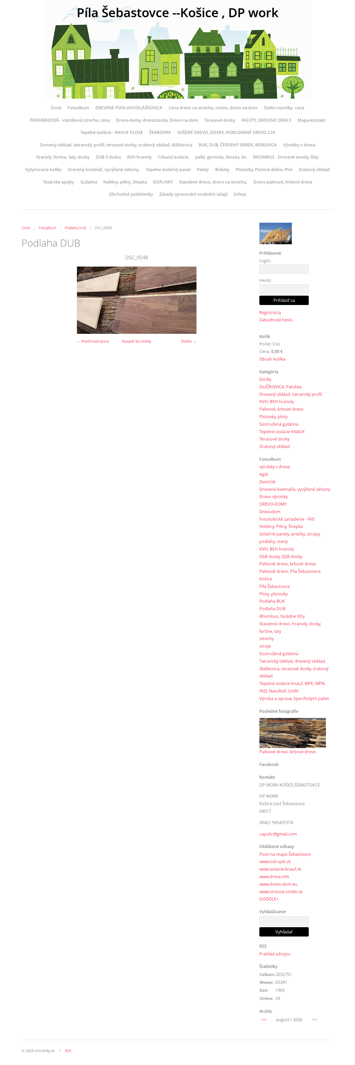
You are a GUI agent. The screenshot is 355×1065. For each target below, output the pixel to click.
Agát (263, 474)
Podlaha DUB (75, 227)
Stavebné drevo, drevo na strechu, (213, 182)
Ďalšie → (188, 341)
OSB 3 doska (108, 157)
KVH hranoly (139, 157)
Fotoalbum (78, 108)
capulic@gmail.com (278, 834)
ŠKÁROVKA (160, 132)
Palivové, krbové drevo (281, 409)
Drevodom (269, 511)
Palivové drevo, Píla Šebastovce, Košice (290, 575)
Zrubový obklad (314, 169)
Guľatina (89, 182)
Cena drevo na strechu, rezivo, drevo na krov (213, 108)
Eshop (240, 194)
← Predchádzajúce (93, 341)
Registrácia (270, 312)
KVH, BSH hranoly (276, 401)
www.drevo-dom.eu (278, 884)
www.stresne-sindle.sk (281, 891)
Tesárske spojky (58, 182)
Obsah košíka (272, 359)
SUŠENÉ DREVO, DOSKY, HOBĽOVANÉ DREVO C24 (226, 132)
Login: (265, 260)
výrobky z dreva (274, 467)
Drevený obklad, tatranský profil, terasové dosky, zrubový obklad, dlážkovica (116, 145)
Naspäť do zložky (136, 341)
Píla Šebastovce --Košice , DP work (177, 12)
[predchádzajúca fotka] (30, 300)
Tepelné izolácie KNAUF (282, 432)
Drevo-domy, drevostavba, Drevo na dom (157, 120)
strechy (266, 638)
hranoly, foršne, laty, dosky (63, 157)
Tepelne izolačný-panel (168, 169)
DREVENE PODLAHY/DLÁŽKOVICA (128, 108)
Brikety (222, 169)
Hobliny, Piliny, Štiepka (281, 526)
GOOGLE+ (269, 899)
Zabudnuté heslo (276, 320)
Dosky (265, 379)
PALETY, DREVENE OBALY (266, 120)
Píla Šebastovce (274, 586)
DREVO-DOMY (273, 504)
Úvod (56, 108)
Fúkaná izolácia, (173, 157)
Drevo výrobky (273, 496)
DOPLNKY (163, 182)
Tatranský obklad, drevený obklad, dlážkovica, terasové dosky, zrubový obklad (293, 668)
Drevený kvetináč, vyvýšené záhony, (104, 169)
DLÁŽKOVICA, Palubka (280, 387)
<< (263, 1019)
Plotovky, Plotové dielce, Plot (264, 169)
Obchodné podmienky (131, 194)
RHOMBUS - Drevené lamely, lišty (286, 157)
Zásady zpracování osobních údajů (193, 194)
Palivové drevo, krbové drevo (287, 564)
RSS (68, 1050)
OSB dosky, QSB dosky (280, 556)
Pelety (203, 169)
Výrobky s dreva (299, 145)
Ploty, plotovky (273, 594)
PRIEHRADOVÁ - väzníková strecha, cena (70, 120)
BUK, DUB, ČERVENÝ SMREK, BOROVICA (238, 145)
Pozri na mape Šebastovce (285, 854)
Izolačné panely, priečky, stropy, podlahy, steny (289, 537)
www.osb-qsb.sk (275, 861)
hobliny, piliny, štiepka (125, 182)
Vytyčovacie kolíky (43, 169)
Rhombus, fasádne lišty (282, 616)
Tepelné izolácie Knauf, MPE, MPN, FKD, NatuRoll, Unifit (292, 687)
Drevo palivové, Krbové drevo (282, 182)
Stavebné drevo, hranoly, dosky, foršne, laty (290, 627)
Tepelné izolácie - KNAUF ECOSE (111, 132)
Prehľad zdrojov (274, 954)
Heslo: (265, 280)
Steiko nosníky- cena (284, 108)
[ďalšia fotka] (243, 300)
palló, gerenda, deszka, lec (221, 157)
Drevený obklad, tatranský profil (290, 394)
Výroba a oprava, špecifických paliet (294, 698)
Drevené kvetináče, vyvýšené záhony (294, 489)
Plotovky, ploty (273, 416)
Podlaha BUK (272, 601)
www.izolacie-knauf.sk (280, 869)
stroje (265, 646)
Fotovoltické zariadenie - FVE (287, 519)
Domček (267, 482)
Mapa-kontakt (311, 120)
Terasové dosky (219, 120)
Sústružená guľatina (278, 424)
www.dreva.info (274, 876)
